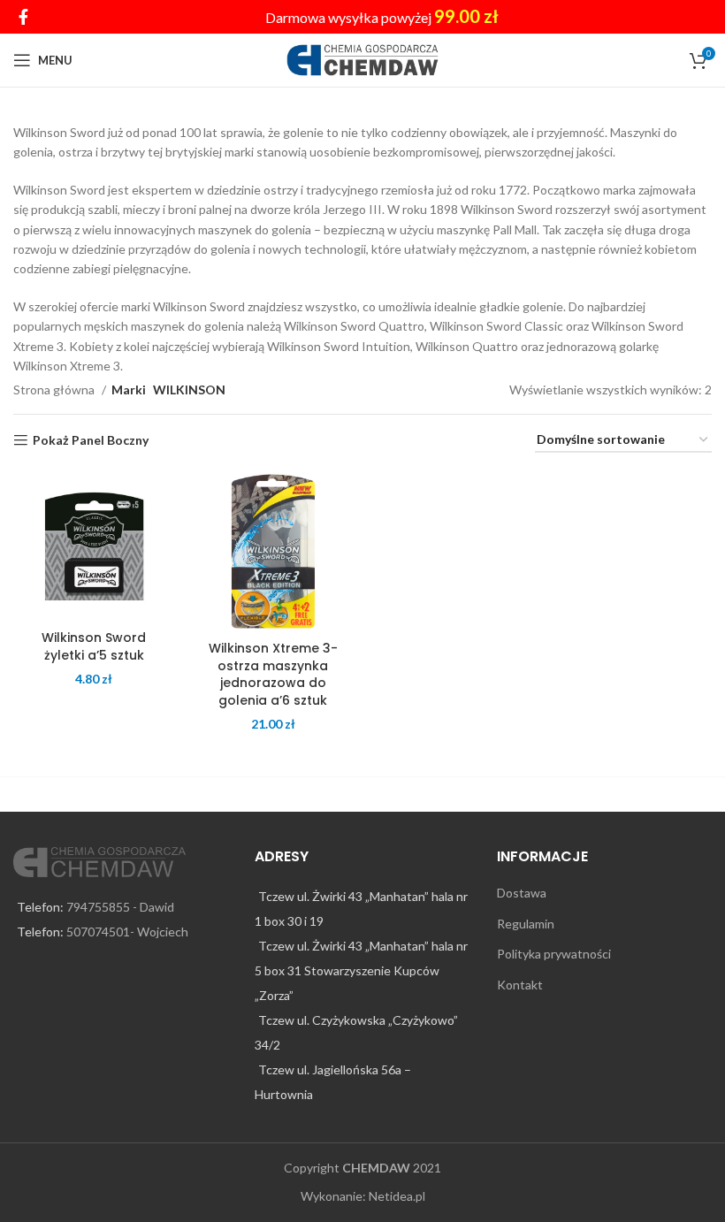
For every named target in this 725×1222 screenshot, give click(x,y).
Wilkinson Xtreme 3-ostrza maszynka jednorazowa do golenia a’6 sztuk (273, 674)
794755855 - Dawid (120, 906)
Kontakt (520, 984)
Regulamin (525, 923)
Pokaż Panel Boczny (91, 440)
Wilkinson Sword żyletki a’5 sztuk (94, 646)
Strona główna (55, 389)
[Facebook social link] (23, 17)
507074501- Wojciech (127, 931)
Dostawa (521, 892)
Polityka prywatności (554, 953)
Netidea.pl (397, 1195)
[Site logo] (363, 58)
